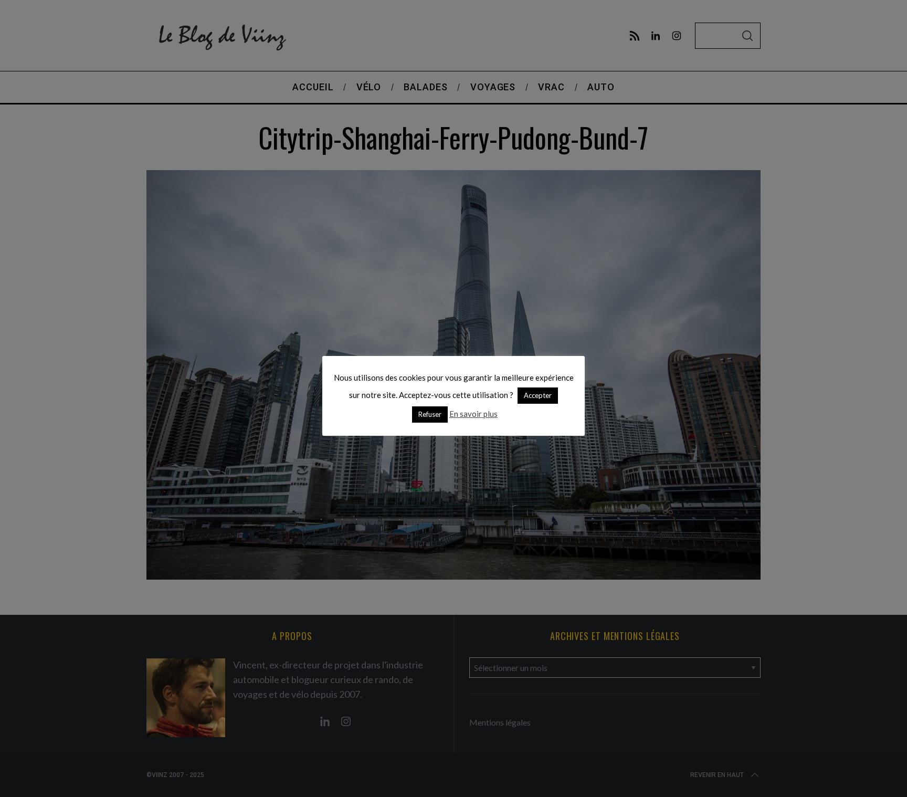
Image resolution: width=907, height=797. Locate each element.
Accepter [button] (538, 395)
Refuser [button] (429, 414)
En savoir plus (473, 413)
